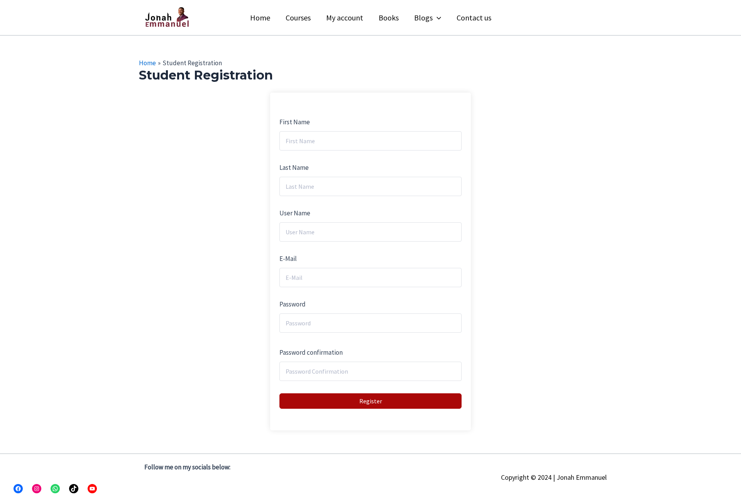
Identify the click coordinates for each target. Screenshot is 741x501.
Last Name (294, 167)
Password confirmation (311, 352)
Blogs (423, 17)
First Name (294, 122)
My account (344, 17)
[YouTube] (92, 488)
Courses (298, 17)
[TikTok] (73, 488)
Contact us (474, 17)
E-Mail (288, 258)
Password (292, 304)
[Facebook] (18, 488)
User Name (294, 213)
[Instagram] (36, 488)
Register (370, 401)
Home (260, 17)
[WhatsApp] (55, 488)
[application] (437, 17)
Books (389, 17)
